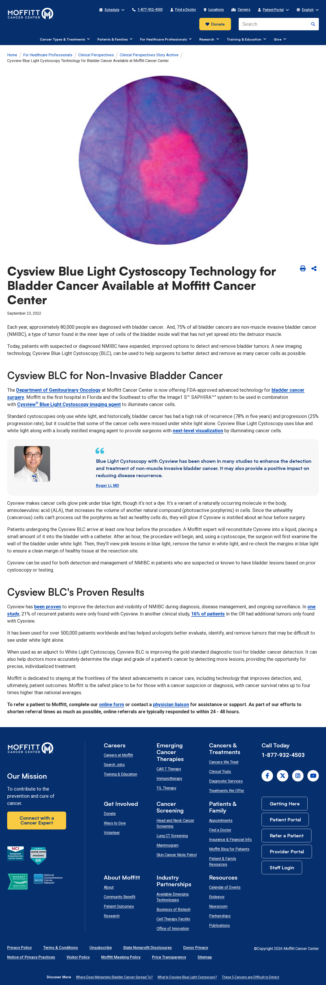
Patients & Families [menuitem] (112, 39)
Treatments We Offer (226, 790)
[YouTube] (313, 776)
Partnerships (220, 916)
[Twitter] (282, 776)
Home (12, 55)
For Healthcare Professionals (47, 55)
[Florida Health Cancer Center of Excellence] (38, 857)
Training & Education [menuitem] (244, 39)
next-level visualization (198, 430)
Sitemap (205, 957)
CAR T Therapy (169, 769)
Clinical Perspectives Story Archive (149, 55)
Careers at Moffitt (118, 755)
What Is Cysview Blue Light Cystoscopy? (187, 977)
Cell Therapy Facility (173, 919)
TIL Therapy (166, 788)
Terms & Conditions (60, 947)
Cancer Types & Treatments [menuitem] (62, 39)
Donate (218, 24)
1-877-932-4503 (283, 755)
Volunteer (112, 832)
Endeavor (217, 897)
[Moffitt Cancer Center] (30, 13)
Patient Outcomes (119, 906)
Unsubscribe (100, 947)
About (109, 887)
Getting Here (285, 804)
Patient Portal (285, 820)
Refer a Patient (287, 836)
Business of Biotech (173, 909)
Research (112, 916)
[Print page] (303, 269)
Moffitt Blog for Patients (229, 849)
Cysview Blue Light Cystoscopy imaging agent (69, 404)
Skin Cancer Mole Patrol (177, 855)
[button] (112, 10)
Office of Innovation (173, 928)
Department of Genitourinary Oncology (58, 390)
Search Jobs (114, 764)
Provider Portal (287, 852)
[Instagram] (298, 776)
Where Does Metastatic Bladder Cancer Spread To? (114, 977)
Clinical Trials (220, 771)
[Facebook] (267, 776)
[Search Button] (313, 24)
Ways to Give (115, 823)
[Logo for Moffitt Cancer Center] (36, 749)
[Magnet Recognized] (17, 882)
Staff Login (282, 867)
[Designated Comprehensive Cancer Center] (15, 857)
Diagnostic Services (226, 781)
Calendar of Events (225, 887)
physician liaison (171, 704)
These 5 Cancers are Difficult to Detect (250, 977)
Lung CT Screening (172, 836)
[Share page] (314, 269)
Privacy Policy (19, 947)
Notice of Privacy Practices (31, 957)
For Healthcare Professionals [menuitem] (163, 39)
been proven (47, 607)
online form (111, 704)
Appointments (220, 820)
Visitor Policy (78, 957)
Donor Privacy (195, 947)
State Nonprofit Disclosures (147, 947)
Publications (219, 925)
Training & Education (120, 774)
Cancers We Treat (223, 762)
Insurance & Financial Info (230, 839)
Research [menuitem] (206, 39)
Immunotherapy (169, 778)
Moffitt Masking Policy (121, 957)
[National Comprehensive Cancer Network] (48, 882)
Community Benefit (119, 897)
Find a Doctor (220, 830)
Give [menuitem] (277, 39)
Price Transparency (169, 957)
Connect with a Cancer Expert (37, 820)
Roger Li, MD (107, 485)
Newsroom (218, 906)
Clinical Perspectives (96, 55)
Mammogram (168, 845)
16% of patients (208, 614)
